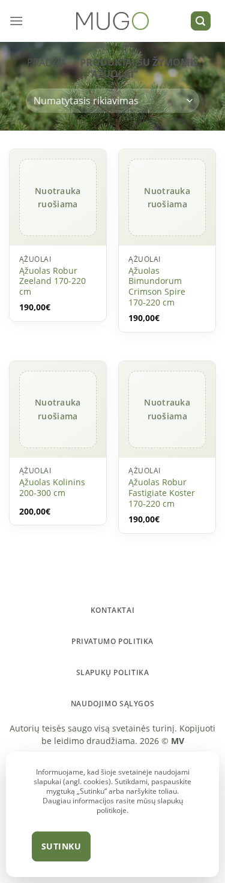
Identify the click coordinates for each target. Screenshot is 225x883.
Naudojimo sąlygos (112, 703)
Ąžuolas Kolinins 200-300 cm (52, 487)
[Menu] (16, 20)
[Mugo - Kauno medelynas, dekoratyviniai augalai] (112, 21)
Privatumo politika (112, 641)
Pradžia (46, 62)
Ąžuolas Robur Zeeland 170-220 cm (52, 281)
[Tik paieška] (201, 21)
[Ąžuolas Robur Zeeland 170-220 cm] (58, 198)
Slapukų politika (112, 672)
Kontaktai (113, 610)
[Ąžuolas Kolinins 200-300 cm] (58, 409)
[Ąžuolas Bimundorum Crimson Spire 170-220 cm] (167, 198)
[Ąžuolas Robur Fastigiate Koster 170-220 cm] (167, 409)
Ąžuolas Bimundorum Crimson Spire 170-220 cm (156, 286)
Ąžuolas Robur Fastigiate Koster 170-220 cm (161, 493)
